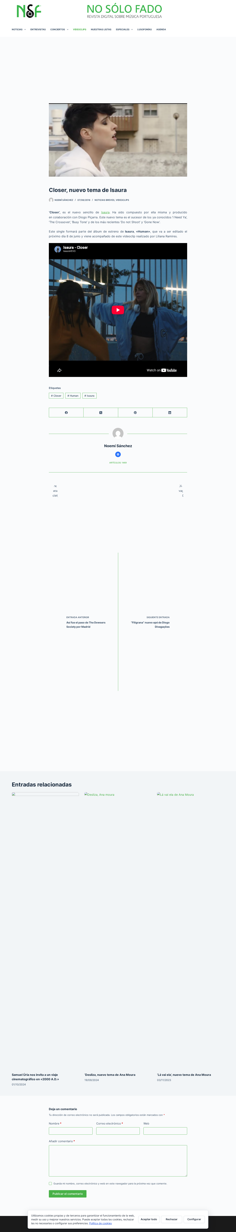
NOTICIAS (17, 29)
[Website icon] (118, 454)
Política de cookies (100, 1223)
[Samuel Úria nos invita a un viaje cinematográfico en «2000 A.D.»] (45, 930)
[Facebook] (66, 412)
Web (146, 1123)
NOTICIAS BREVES (104, 200)
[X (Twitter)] (101, 412)
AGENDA (161, 29)
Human (72, 395)
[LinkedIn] (170, 412)
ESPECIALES (122, 29)
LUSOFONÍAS (144, 29)
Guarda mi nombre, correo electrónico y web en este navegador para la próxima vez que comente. (110, 1183)
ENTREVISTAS (38, 29)
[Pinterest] (135, 412)
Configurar (194, 1219)
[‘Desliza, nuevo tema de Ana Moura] (118, 930)
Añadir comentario (62, 1141)
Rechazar (172, 1219)
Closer (56, 395)
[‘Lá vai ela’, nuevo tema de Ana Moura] (190, 930)
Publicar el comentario (68, 1193)
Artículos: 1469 (118, 462)
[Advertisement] (118, 64)
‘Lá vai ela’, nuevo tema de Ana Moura (184, 1075)
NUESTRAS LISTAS (101, 29)
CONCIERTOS (57, 29)
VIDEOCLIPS (79, 29)
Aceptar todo (149, 1219)
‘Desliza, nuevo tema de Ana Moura (109, 1075)
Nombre (55, 1123)
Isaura (105, 212)
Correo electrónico (109, 1123)
